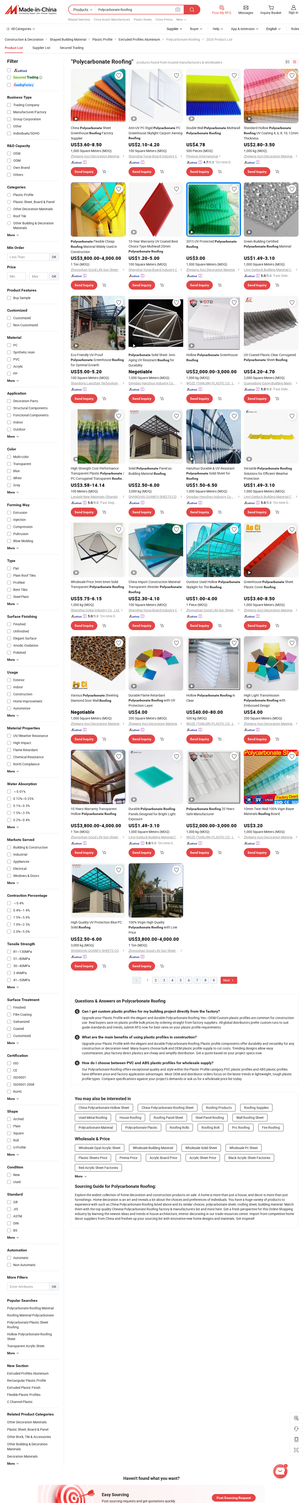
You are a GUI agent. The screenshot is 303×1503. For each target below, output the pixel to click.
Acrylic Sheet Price (202, 1157)
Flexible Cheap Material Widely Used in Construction (94, 246)
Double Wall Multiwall (213, 130)
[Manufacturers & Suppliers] (30, 10)
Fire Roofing (271, 1127)
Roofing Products (219, 1107)
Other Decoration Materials (27, 1422)
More (79, 1176)
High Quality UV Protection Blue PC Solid (96, 924)
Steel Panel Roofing (210, 1117)
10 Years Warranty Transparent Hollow (94, 811)
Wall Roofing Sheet (250, 1117)
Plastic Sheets (143, 19)
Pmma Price (128, 1157)
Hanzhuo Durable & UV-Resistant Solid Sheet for (210, 473)
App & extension (243, 28)
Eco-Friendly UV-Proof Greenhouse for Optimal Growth (97, 360)
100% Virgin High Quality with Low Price (153, 927)
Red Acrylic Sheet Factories (98, 1167)
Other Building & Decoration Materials (27, 1446)
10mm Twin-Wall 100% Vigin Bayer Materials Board (269, 811)
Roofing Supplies (256, 1107)
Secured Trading (72, 47)
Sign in (293, 12)
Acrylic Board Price (163, 1157)
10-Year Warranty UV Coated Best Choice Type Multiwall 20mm (153, 246)
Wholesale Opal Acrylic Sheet (99, 1148)
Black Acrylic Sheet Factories (249, 1157)
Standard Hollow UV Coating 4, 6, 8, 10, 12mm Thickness (271, 133)
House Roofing (130, 1117)
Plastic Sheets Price (93, 1157)
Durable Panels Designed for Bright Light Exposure (152, 813)
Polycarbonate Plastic (141, 1127)
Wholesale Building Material (153, 1148)
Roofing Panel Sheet (168, 1117)
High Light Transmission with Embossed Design (264, 700)
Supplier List (41, 47)
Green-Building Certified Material (267, 243)
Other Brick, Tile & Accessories (29, 1436)
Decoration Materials (22, 1456)
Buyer (194, 28)
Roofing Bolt (210, 1127)
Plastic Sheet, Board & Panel (27, 1429)
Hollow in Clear (210, 698)
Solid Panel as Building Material (150, 471)
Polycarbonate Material (96, 1127)
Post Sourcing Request (234, 1498)
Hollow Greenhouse (212, 357)
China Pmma (164, 19)
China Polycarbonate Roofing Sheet (168, 1107)
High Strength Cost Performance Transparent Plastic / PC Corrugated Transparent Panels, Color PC (97, 473)
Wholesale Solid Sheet (201, 1148)
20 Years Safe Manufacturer (210, 811)
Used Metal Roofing (93, 1117)
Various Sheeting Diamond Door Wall (94, 698)
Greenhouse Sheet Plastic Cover (268, 584)
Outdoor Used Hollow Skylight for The (213, 584)
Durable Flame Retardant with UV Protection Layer (152, 700)
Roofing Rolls (179, 1127)
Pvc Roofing (241, 1127)
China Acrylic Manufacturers (112, 19)
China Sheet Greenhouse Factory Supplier (92, 133)
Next (227, 980)
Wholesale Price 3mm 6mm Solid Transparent (97, 584)
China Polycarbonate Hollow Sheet (104, 1107)
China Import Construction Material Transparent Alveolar (155, 586)
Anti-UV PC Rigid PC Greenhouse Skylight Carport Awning (156, 133)
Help (216, 28)
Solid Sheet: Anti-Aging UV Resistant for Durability (152, 360)
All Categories (21, 28)
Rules (295, 28)
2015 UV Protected (211, 243)
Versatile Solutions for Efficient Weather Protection (268, 473)
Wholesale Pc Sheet (243, 1148)
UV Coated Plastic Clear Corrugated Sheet (270, 357)
